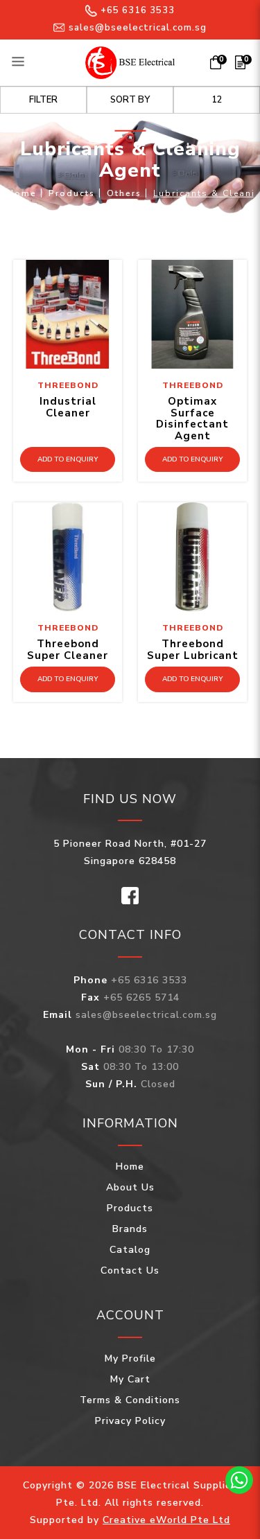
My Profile (130, 1358)
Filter (43, 100)
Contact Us (130, 1270)
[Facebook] (130, 895)
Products (72, 192)
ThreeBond (67, 385)
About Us (130, 1187)
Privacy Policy (130, 1420)
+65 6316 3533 (138, 10)
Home (22, 192)
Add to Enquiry (67, 459)
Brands (130, 1228)
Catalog (130, 1249)
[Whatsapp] (239, 1480)
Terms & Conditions (130, 1400)
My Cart (130, 1379)
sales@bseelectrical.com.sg (138, 27)
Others (124, 192)
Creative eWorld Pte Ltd (166, 1520)
